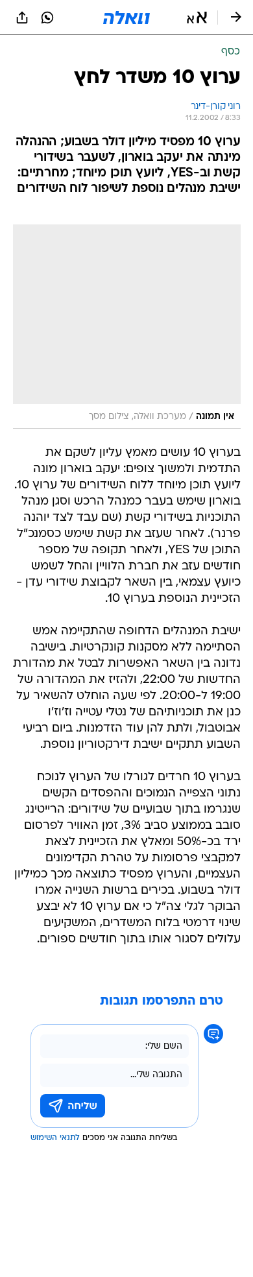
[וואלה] (126, 17)
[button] (197, 17)
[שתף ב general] (22, 17)
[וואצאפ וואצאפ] (47, 17)
